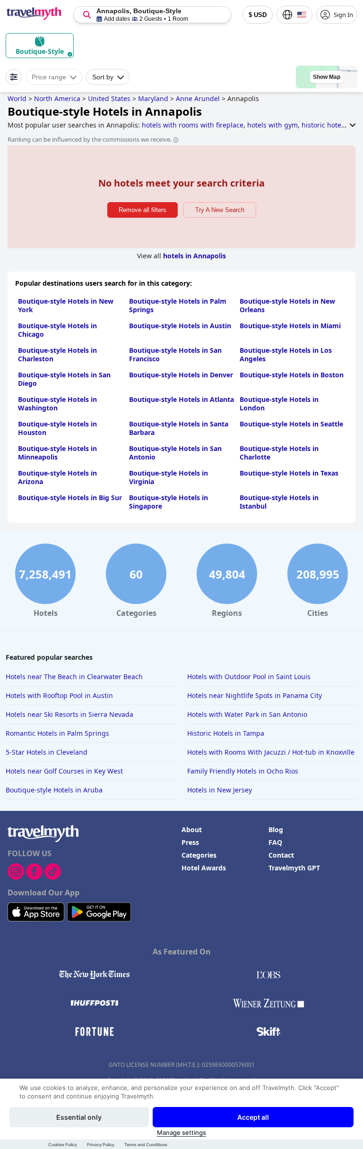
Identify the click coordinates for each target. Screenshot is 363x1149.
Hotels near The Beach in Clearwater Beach (74, 676)
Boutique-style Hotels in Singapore (168, 502)
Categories (199, 855)
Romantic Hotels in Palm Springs (57, 733)
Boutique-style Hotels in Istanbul (279, 502)
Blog (275, 829)
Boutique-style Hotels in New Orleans (287, 305)
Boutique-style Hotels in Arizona (57, 477)
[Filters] (14, 77)
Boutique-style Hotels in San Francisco (175, 354)
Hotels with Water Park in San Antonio (247, 714)
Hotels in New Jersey (219, 789)
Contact (281, 855)
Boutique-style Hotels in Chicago (57, 330)
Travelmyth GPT (294, 867)
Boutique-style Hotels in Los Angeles (286, 354)
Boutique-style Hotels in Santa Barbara (178, 428)
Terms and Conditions (145, 1144)
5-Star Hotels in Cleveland (46, 752)
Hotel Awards (204, 867)
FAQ (275, 842)
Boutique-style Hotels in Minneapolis (57, 452)
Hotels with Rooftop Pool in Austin (59, 695)
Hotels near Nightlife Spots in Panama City (254, 695)
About (192, 829)
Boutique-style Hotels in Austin (180, 325)
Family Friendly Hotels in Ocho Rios (242, 770)
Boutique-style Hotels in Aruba (54, 789)
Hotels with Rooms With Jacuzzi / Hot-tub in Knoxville (270, 752)
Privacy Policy (100, 1144)
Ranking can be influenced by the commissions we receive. (90, 139)
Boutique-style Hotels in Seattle (291, 423)
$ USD (258, 14)
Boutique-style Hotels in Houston (57, 428)
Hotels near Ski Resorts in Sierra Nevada (69, 714)
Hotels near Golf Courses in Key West (64, 770)
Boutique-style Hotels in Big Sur (70, 497)
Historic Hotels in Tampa (225, 733)
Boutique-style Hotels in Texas (289, 472)
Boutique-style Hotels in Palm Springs (177, 305)
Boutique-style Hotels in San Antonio (175, 452)
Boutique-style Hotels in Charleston (57, 354)
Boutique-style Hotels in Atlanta (181, 399)
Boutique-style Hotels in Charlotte (279, 452)
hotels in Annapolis (194, 255)
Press (190, 842)
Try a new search (219, 209)
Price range (49, 77)
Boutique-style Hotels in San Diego (64, 379)
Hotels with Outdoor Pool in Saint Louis (249, 676)
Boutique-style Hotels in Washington (57, 403)
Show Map (326, 77)
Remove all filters (142, 209)
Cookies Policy (62, 1144)
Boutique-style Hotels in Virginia (168, 477)
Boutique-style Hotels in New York (65, 305)
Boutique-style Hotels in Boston (292, 374)
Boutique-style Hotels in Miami (290, 325)
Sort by (102, 77)
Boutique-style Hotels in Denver (181, 374)
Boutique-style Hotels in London (279, 403)
